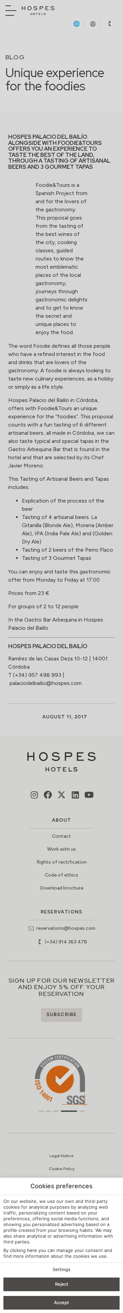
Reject (61, 1284)
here (32, 1250)
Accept (61, 1302)
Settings (61, 1269)
